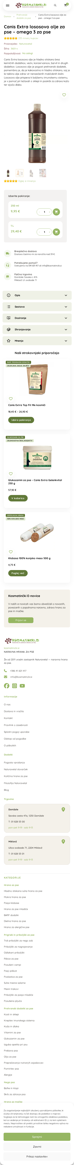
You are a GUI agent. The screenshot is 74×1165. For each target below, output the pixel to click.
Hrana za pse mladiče (16, 909)
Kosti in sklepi (11, 1014)
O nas (7, 704)
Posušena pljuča (13, 1000)
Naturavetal (25, 43)
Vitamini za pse (12, 1032)
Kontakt (8, 718)
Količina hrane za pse (15, 776)
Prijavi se (20, 620)
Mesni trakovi (11, 988)
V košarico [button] (17, 498)
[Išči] (55, 5)
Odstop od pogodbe (15, 738)
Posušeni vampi (12, 964)
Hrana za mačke (13, 1101)
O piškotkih (10, 745)
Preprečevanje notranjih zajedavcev (23, 1062)
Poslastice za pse (13, 976)
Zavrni (37, 1146)
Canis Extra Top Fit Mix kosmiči (26, 405)
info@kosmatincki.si (21, 676)
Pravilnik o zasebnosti (16, 725)
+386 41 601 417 (18, 670)
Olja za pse (10, 1056)
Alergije (8, 1074)
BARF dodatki (11, 915)
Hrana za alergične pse (16, 927)
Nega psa (9, 1082)
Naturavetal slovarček (16, 769)
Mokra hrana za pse (15, 897)
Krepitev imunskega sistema (19, 1020)
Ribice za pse (11, 958)
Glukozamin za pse (14, 1038)
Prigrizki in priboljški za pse (19, 934)
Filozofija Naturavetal (15, 783)
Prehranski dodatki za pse (24, 16)
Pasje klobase (11, 902)
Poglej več (17, 573)
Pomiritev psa (11, 1068)
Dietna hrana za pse (15, 921)
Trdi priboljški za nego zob (18, 940)
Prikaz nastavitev (37, 1156)
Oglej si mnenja (27, 181)
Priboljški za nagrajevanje (18, 946)
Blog (6, 789)
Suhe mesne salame (15, 982)
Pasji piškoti (10, 970)
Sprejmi (37, 1136)
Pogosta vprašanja (14, 762)
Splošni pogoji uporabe (16, 731)
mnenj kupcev (28, 38)
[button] (65, 5)
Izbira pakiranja (21, 419)
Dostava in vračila (14, 711)
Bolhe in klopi (11, 1088)
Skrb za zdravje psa (15, 1094)
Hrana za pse (11, 885)
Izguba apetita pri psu (15, 1044)
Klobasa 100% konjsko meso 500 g (29, 558)
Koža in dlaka (11, 1026)
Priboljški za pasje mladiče (18, 994)
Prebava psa (11, 1050)
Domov (7, 16)
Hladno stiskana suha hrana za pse (23, 890)
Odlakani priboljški (14, 952)
